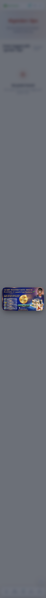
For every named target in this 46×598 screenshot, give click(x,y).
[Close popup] (39, 291)
